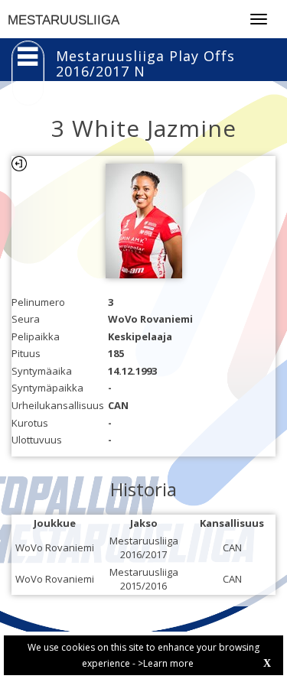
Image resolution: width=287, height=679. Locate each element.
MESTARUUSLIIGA (63, 20)
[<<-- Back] (19, 163)
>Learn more (166, 663)
